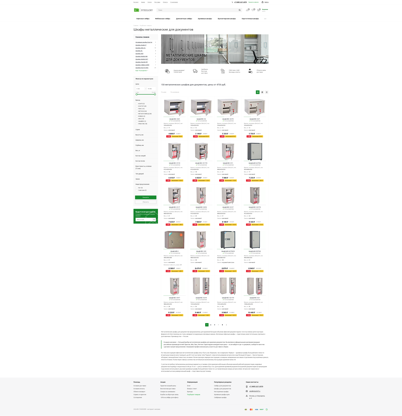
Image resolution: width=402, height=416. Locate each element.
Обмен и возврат (139, 391)
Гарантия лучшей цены (168, 386)
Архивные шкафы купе (222, 394)
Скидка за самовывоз (167, 391)
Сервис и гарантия (139, 394)
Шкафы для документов (222, 389)
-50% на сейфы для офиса (169, 397)
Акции (162, 382)
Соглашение (137, 397)
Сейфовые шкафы (220, 397)
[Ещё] (265, 19)
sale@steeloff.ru (254, 391)
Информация (192, 382)
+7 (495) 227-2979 (256, 386)
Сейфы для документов (222, 386)
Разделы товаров (142, 37)
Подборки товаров (193, 394)
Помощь (136, 382)
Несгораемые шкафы (221, 391)
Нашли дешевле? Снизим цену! (179, 71)
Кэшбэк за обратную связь (169, 394)
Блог (189, 386)
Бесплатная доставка (167, 389)
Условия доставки (139, 386)
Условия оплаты (139, 389)
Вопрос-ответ (192, 389)
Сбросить (146, 202)
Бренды (190, 391)
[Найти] (239, 10)
